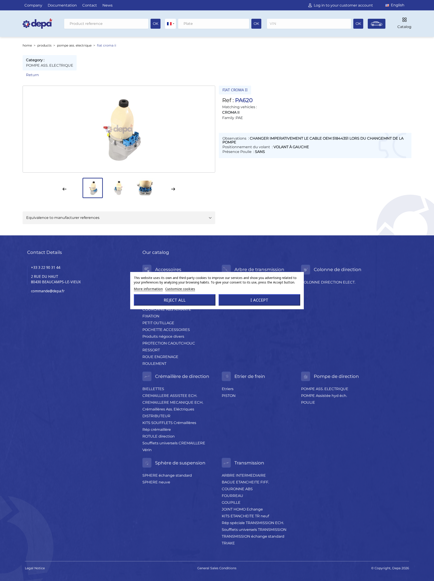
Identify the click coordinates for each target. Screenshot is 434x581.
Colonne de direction (337, 269)
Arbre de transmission (259, 269)
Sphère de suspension (180, 463)
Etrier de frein (249, 376)
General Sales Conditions (216, 568)
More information (148, 288)
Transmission (249, 463)
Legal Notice (35, 568)
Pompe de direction (336, 376)
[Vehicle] (376, 24)
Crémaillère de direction (182, 376)
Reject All (175, 300)
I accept (259, 300)
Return (32, 75)
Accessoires (168, 269)
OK (155, 23)
